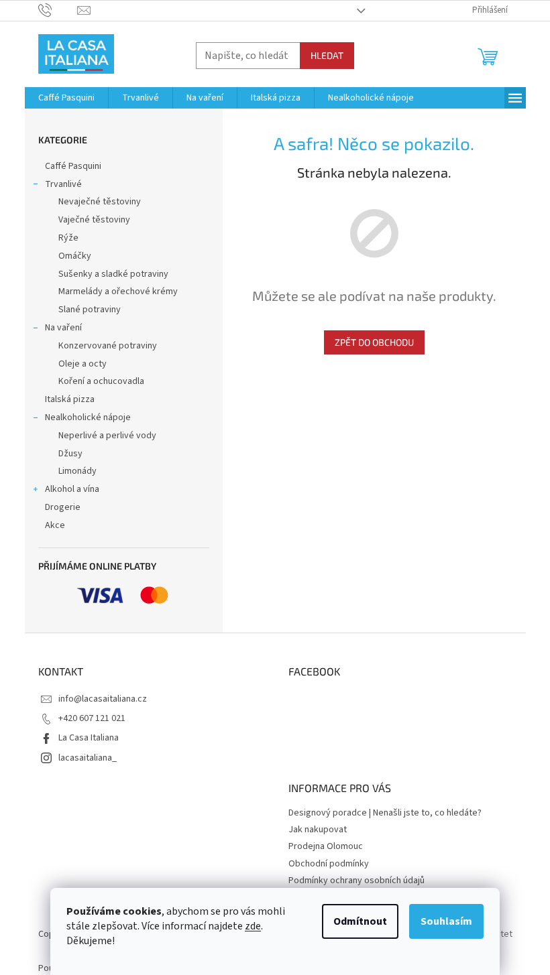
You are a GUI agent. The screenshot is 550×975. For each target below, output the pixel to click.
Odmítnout (360, 921)
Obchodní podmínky (328, 863)
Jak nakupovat (317, 829)
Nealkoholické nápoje (88, 417)
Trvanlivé (63, 184)
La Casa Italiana (88, 737)
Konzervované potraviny (107, 345)
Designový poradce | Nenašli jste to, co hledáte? (385, 813)
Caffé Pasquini (73, 166)
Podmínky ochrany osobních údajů (356, 880)
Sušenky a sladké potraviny (113, 274)
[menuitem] (66, 98)
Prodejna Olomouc (325, 846)
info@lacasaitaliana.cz (102, 699)
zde (253, 926)
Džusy (70, 453)
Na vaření (63, 327)
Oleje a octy (82, 364)
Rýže (68, 238)
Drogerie (62, 507)
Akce (55, 525)
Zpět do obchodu (374, 342)
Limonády (77, 471)
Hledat (327, 55)
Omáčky (74, 256)
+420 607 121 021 (91, 718)
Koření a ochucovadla (101, 381)
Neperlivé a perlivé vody (107, 435)
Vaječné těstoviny (94, 219)
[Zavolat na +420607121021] (58, 10)
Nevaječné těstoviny (99, 201)
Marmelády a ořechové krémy (118, 291)
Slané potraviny (89, 309)
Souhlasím (446, 921)
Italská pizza (70, 399)
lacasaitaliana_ (87, 758)
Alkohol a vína (72, 489)
